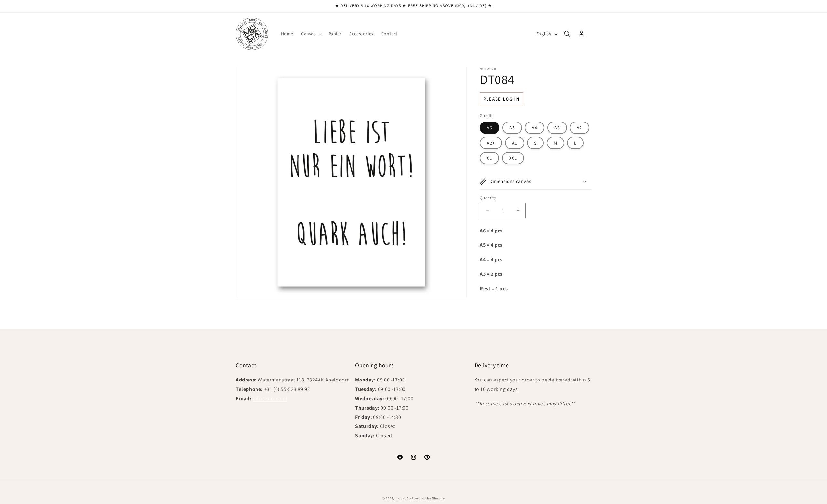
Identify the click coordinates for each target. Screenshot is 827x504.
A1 (514, 143)
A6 (489, 128)
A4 (534, 128)
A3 (557, 128)
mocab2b (403, 498)
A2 (579, 128)
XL (489, 158)
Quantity (488, 197)
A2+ (491, 143)
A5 (512, 128)
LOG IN (511, 99)
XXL (513, 158)
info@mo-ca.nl (270, 398)
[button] (311, 33)
